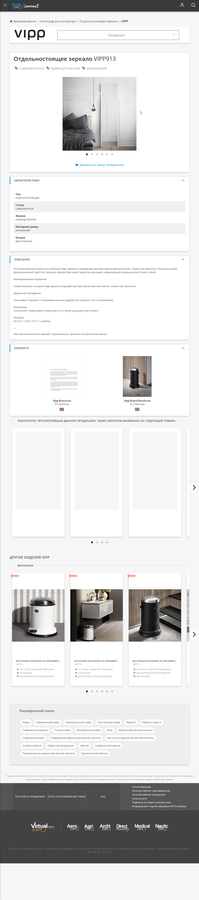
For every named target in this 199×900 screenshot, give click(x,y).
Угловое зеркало (32, 745)
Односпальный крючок (94, 753)
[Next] (141, 113)
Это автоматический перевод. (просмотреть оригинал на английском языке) (60, 334)
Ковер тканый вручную (61, 745)
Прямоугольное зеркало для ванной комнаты (49, 753)
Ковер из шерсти (151, 722)
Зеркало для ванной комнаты (136, 730)
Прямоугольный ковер (78, 722)
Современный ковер (47, 722)
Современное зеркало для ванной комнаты (76, 738)
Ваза (109, 730)
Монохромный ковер (89, 730)
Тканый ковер (62, 730)
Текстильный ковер (109, 722)
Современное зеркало (35, 730)
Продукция (116, 35)
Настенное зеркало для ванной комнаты (130, 738)
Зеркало (131, 722)
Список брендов (141, 787)
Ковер (26, 722)
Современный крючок (107, 745)
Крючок (84, 745)
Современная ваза (33, 738)
